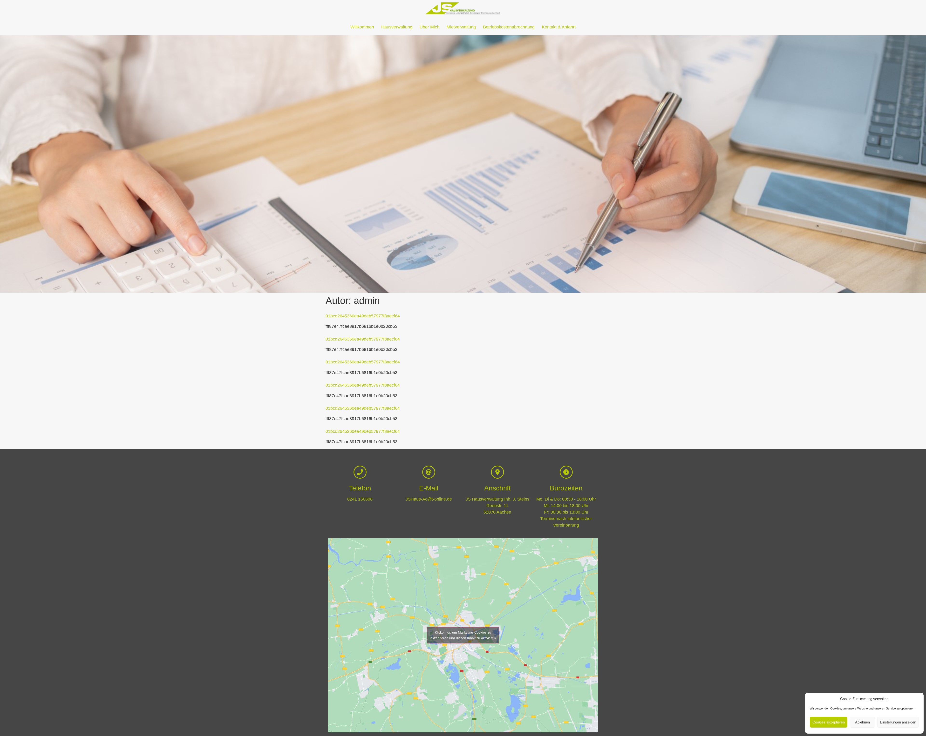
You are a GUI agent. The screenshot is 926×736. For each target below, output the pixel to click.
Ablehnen (862, 722)
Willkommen (362, 27)
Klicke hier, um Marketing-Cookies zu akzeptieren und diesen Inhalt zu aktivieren (463, 635)
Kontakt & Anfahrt (559, 27)
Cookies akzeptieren (828, 722)
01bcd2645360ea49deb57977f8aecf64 (363, 316)
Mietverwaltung (461, 27)
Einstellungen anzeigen (898, 722)
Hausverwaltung (396, 27)
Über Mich (429, 27)
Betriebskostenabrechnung (509, 27)
